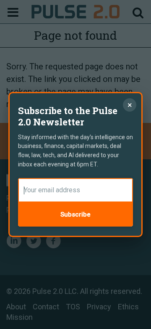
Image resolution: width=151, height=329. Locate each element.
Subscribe (75, 214)
